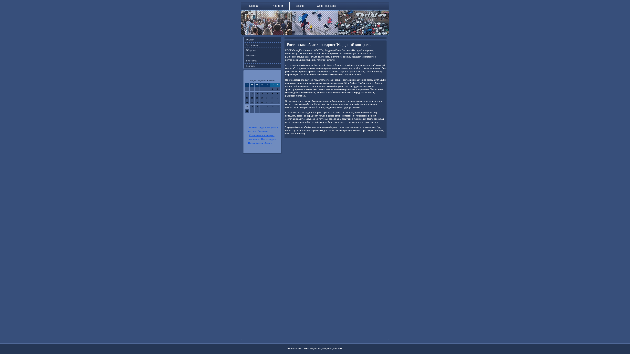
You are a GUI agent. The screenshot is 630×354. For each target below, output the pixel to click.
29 (272, 107)
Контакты (250, 66)
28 (267, 107)
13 (262, 98)
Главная (254, 5)
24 (247, 107)
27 (262, 107)
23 (278, 102)
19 (257, 102)
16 (278, 98)
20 (262, 102)
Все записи (251, 60)
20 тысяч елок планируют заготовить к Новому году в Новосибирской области (262, 139)
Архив (300, 5)
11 (252, 98)
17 (247, 102)
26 (257, 107)
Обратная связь (326, 5)
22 (272, 102)
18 (252, 102)
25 (252, 107)
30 (278, 107)
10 (247, 98)
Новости (278, 5)
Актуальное (252, 45)
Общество (251, 50)
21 (267, 102)
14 (267, 98)
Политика (250, 55)
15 (272, 98)
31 (247, 111)
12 (257, 98)
